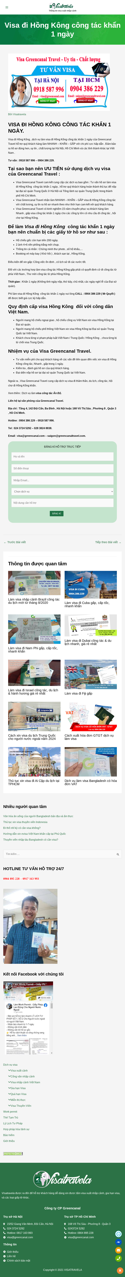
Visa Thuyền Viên (21, 1105)
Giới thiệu (9, 1141)
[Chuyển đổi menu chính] (6, 7)
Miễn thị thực (18, 1100)
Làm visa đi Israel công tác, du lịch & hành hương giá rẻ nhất (33, 691)
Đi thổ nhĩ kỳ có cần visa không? (22, 828)
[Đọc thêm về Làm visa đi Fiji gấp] (91, 674)
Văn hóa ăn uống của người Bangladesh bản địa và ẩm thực (38, 816)
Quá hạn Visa (18, 1094)
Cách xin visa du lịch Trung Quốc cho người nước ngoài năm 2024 (32, 737)
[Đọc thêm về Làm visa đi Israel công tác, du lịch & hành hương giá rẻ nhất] (34, 672)
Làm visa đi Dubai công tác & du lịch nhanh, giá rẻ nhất (88, 642)
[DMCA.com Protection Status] (13, 1153)
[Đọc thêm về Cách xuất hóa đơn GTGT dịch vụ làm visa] (91, 716)
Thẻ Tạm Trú (10, 1117)
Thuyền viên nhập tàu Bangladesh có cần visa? (30, 839)
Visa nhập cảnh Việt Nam (25, 1082)
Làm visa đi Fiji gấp (78, 693)
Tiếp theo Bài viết (108, 542)
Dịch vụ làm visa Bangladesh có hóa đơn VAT (91, 782)
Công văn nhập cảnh (23, 1076)
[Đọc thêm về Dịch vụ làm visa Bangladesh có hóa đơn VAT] (91, 761)
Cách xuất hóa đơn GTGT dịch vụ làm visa (89, 737)
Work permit (10, 1111)
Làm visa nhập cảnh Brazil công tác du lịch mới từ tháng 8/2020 (34, 601)
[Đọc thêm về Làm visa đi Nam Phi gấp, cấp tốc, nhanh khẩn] (34, 629)
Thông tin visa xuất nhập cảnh (62, 11)
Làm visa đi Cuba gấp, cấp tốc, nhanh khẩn (87, 604)
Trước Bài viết (15, 542)
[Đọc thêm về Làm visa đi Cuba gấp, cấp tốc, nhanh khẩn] (91, 584)
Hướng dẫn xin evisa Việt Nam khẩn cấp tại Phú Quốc (34, 833)
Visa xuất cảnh (19, 1070)
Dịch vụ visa (10, 1064)
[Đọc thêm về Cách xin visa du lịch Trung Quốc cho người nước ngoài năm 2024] (34, 716)
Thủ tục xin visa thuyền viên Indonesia (25, 822)
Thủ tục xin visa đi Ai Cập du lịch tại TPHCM (33, 782)
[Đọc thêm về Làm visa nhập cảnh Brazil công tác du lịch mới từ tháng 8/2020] (34, 582)
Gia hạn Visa (18, 1088)
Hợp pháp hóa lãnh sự (16, 1129)
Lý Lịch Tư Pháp (12, 1123)
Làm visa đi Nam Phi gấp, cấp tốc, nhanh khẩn (33, 649)
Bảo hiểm (8, 1135)
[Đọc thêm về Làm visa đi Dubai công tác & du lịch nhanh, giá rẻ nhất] (91, 625)
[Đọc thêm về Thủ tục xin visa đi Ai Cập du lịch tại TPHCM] (34, 761)
